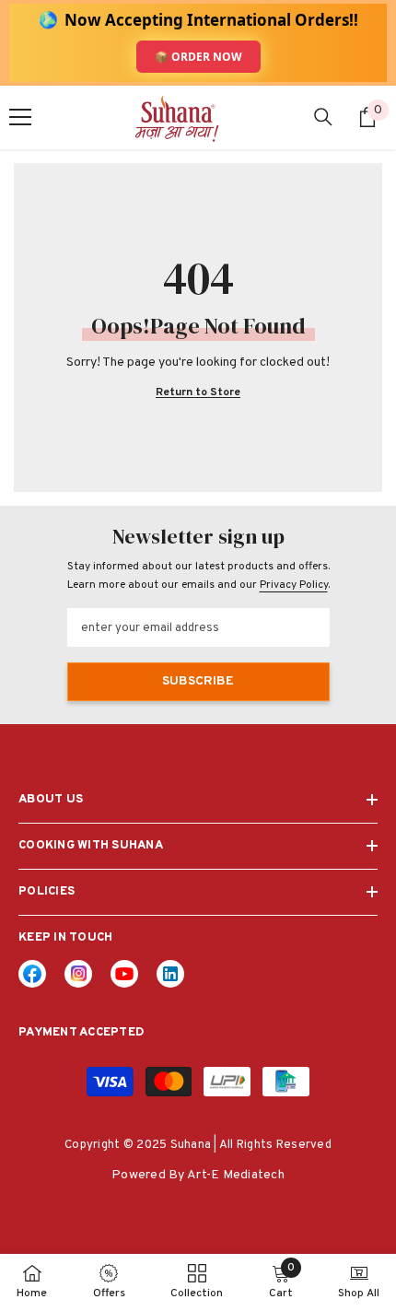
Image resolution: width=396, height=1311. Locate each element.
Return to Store (198, 393)
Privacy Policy (294, 585)
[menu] (20, 117)
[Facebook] (32, 974)
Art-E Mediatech (236, 1175)
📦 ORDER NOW (198, 56)
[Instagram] (78, 974)
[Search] (323, 117)
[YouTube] (124, 974)
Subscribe (198, 681)
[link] (170, 974)
